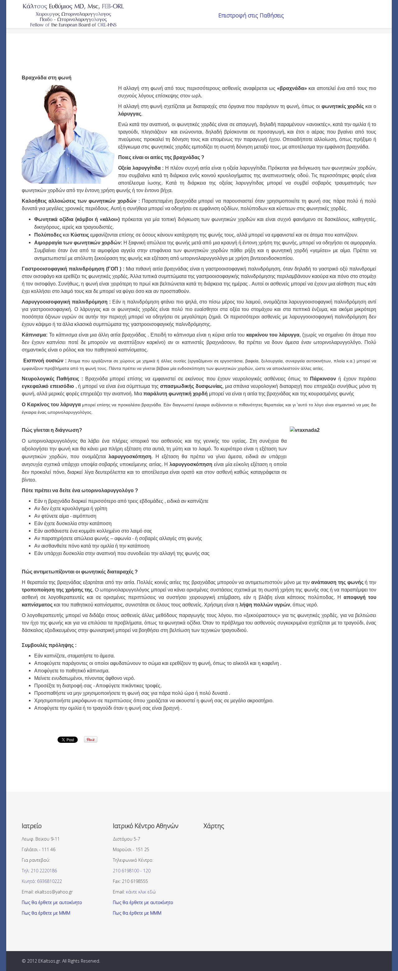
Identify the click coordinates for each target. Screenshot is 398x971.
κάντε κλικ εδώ (141, 892)
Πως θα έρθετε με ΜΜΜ (46, 913)
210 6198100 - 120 (131, 871)
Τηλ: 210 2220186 (39, 871)
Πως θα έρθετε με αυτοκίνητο (52, 902)
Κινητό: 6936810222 (42, 881)
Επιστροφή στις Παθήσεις (251, 15)
